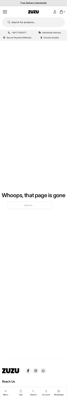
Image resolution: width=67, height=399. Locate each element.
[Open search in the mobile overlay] (33, 22)
